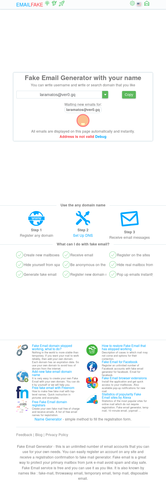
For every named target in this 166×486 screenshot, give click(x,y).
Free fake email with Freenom (53, 387)
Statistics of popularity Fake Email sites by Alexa (121, 396)
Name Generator (48, 419)
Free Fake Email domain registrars (49, 403)
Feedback (24, 434)
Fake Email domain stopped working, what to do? (52, 347)
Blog (39, 434)
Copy (129, 95)
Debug (100, 136)
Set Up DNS (83, 235)
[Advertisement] (83, 41)
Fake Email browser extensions (124, 378)
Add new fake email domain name (52, 373)
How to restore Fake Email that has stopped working (124, 347)
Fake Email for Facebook (119, 361)
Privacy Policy (57, 434)
